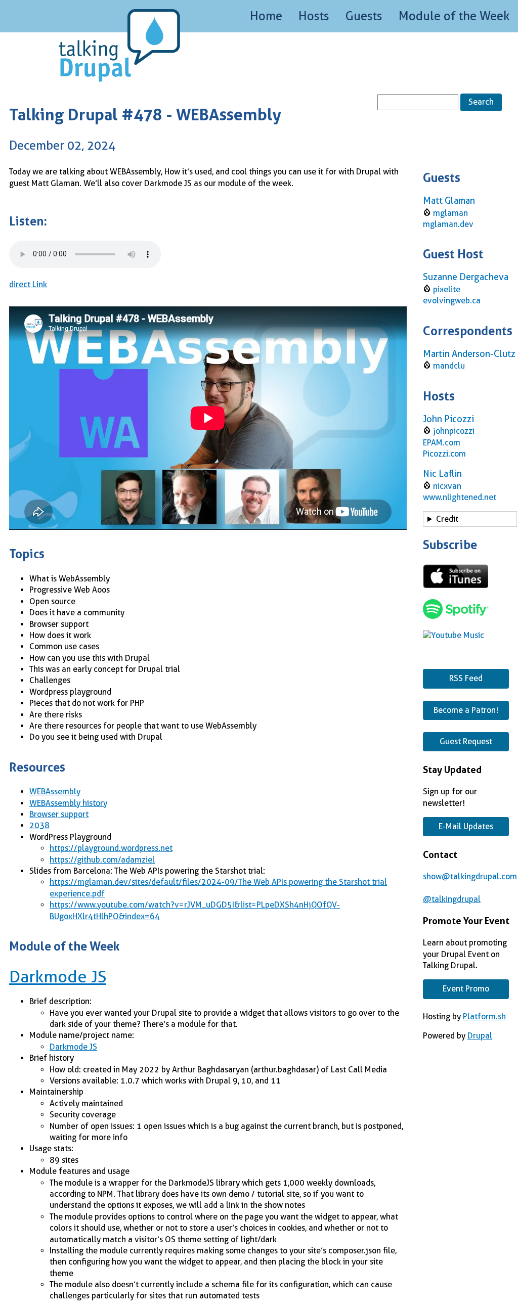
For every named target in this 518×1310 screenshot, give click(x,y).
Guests (364, 16)
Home (266, 16)
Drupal (479, 1036)
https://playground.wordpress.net (111, 848)
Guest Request (466, 741)
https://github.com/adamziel (102, 860)
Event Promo (466, 988)
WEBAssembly (54, 791)
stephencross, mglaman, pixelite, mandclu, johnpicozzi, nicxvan (467, 520)
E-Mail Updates (466, 826)
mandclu (449, 366)
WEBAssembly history (68, 803)
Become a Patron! (466, 710)
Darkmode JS (57, 976)
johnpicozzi (453, 431)
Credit (447, 519)
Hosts (313, 16)
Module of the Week (454, 16)
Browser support (59, 814)
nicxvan (447, 486)
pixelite (446, 289)
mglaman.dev (448, 224)
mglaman (450, 213)
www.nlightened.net (459, 497)
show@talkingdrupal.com (470, 876)
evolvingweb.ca (452, 300)
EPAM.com (441, 442)
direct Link (28, 284)
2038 (39, 825)
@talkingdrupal (452, 899)
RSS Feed (466, 678)
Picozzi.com (444, 454)
